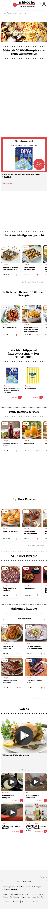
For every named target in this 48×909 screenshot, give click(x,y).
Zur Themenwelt (38, 699)
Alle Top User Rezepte (36, 546)
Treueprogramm (8, 887)
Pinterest (16, 902)
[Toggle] (43, 4)
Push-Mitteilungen (34, 887)
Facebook (6, 902)
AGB (41, 894)
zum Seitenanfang (24, 881)
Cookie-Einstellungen (10, 889)
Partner (33, 894)
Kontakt (5, 894)
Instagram (34, 902)
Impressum (25, 897)
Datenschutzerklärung (10, 897)
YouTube (25, 902)
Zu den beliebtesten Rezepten (33, 282)
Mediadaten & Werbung (19, 894)
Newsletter (21, 887)
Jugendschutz (37, 897)
